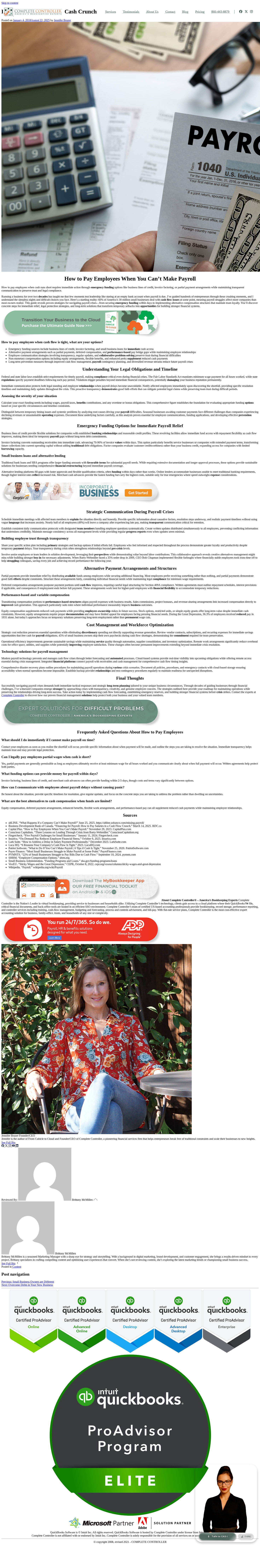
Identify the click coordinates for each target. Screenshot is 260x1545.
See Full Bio (8, 1142)
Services (110, 11)
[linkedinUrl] (17, 1146)
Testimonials (131, 11)
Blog (185, 11)
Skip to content (9, 2)
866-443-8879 (220, 11)
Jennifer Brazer (62, 20)
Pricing (199, 11)
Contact (170, 11)
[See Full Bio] (17, 1142)
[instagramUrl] (10, 1146)
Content (16, 1266)
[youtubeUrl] (14, 1146)
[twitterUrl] (6, 1146)
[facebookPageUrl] (3, 1146)
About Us (152, 11)
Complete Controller (12, 695)
